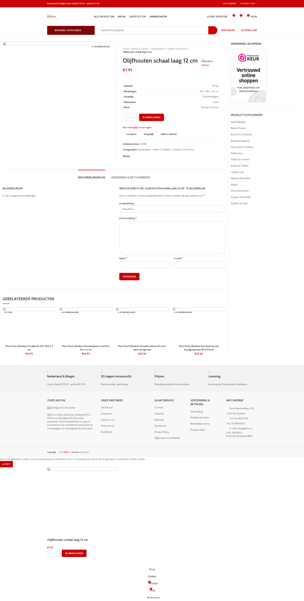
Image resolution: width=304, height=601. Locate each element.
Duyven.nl (106, 413)
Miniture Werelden (240, 178)
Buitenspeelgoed (240, 140)
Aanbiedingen (238, 122)
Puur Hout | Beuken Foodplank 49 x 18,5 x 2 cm (29, 347)
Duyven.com (249, 30)
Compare (131, 134)
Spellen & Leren (239, 203)
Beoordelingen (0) (91, 177)
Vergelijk (148, 134)
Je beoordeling (128, 218)
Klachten (159, 419)
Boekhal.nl (106, 432)
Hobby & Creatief (240, 159)
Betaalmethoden (200, 417)
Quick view (53, 329)
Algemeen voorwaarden (167, 437)
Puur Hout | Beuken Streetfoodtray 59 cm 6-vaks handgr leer (142, 347)
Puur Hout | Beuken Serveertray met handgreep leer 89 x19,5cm (199, 347)
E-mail (178, 258)
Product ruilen (198, 429)
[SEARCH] (212, 30)
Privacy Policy (162, 432)
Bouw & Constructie (241, 134)
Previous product (210, 50)
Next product (217, 50)
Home (126, 48)
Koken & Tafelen (140, 48)
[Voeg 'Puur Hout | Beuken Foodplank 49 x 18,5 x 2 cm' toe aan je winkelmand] (53, 321)
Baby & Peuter (238, 128)
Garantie (159, 413)
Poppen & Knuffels (241, 197)
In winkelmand (151, 117)
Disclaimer (160, 425)
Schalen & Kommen (177, 48)
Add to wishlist (169, 134)
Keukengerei (157, 48)
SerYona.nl (228, 30)
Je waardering (126, 203)
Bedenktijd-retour (200, 423)
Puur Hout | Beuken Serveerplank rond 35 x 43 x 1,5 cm (85, 347)
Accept (6, 464)
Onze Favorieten (240, 190)
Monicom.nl (107, 425)
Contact (159, 407)
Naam (123, 258)
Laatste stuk (237, 172)
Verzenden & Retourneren (130, 177)
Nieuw (234, 184)
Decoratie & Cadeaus (242, 146)
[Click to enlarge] (9, 142)
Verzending (197, 411)
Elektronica (237, 153)
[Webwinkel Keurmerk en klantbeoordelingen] (248, 75)
